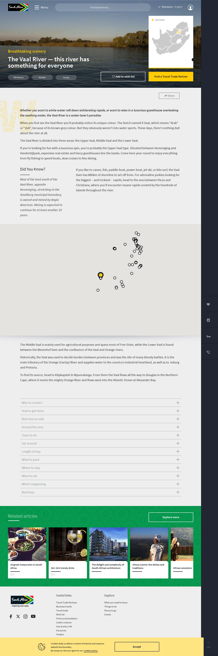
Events (107, 614)
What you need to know (116, 602)
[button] (101, 276)
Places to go (110, 610)
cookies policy (91, 650)
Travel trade (62, 610)
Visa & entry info (64, 626)
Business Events (64, 606)
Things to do (110, 606)
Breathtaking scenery (27, 51)
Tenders (60, 634)
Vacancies (61, 630)
